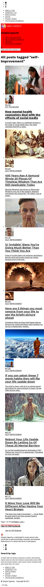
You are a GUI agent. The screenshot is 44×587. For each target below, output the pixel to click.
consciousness (21, 557)
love (11, 559)
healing (6, 563)
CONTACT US (11, 13)
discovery (29, 561)
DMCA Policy (10, 15)
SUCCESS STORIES (13, 44)
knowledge (34, 561)
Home (7, 17)
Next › (17, 522)
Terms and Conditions (14, 21)
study (16, 559)
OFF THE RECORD (13, 38)
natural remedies (29, 559)
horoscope (9, 561)
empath (39, 561)
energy (2, 563)
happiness (15, 561)
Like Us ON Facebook (10, 526)
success (17, 563)
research (3, 559)
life (11, 557)
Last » (22, 522)
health (8, 557)
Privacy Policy (11, 19)
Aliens (10, 563)
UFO (13, 563)
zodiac (19, 561)
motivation (14, 557)
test (5, 561)
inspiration (3, 557)
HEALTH (8, 42)
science (7, 559)
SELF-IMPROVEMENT (14, 40)
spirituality (28, 557)
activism (36, 559)
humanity (24, 561)
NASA (39, 559)
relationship (21, 559)
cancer (2, 561)
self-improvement (36, 557)
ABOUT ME (10, 11)
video (13, 559)
